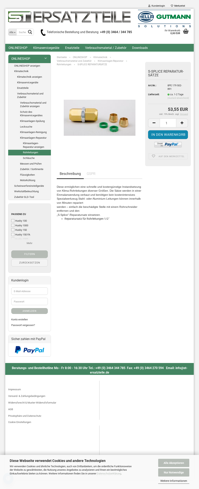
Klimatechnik (21, 71)
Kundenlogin (157, 5)
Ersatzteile (72, 48)
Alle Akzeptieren (174, 462)
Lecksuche (26, 126)
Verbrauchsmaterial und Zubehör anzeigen (33, 104)
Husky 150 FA (22, 234)
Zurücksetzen (29, 262)
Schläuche (29, 158)
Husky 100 (21, 220)
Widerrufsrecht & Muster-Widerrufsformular (32, 402)
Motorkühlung (27, 180)
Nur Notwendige (174, 472)
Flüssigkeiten (27, 174)
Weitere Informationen (173, 480)
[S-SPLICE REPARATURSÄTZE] (99, 112)
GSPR (91, 174)
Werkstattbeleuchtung (26, 191)
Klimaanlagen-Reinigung (33, 132)
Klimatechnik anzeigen (29, 76)
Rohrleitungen (30, 152)
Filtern (29, 254)
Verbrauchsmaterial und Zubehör (30, 95)
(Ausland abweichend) (178, 98)
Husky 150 (21, 229)
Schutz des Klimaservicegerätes (31, 113)
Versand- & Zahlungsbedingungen (26, 396)
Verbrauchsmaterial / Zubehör (105, 48)
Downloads (140, 48)
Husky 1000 (21, 225)
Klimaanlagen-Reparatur (33, 137)
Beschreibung (70, 174)
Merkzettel (179, 5)
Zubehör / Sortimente (31, 169)
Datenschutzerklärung (109, 473)
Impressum (14, 389)
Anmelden (30, 311)
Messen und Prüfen (31, 163)
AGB (10, 409)
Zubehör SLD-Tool (24, 197)
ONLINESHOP (18, 48)
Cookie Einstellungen (19, 422)
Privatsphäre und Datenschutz (24, 415)
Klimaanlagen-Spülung (32, 121)
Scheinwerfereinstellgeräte (29, 185)
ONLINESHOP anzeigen (27, 65)
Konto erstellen (19, 319)
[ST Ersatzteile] (99, 18)
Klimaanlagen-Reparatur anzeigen (33, 145)
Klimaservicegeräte (46, 48)
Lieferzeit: (154, 94)
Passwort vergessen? (23, 325)
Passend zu (18, 214)
